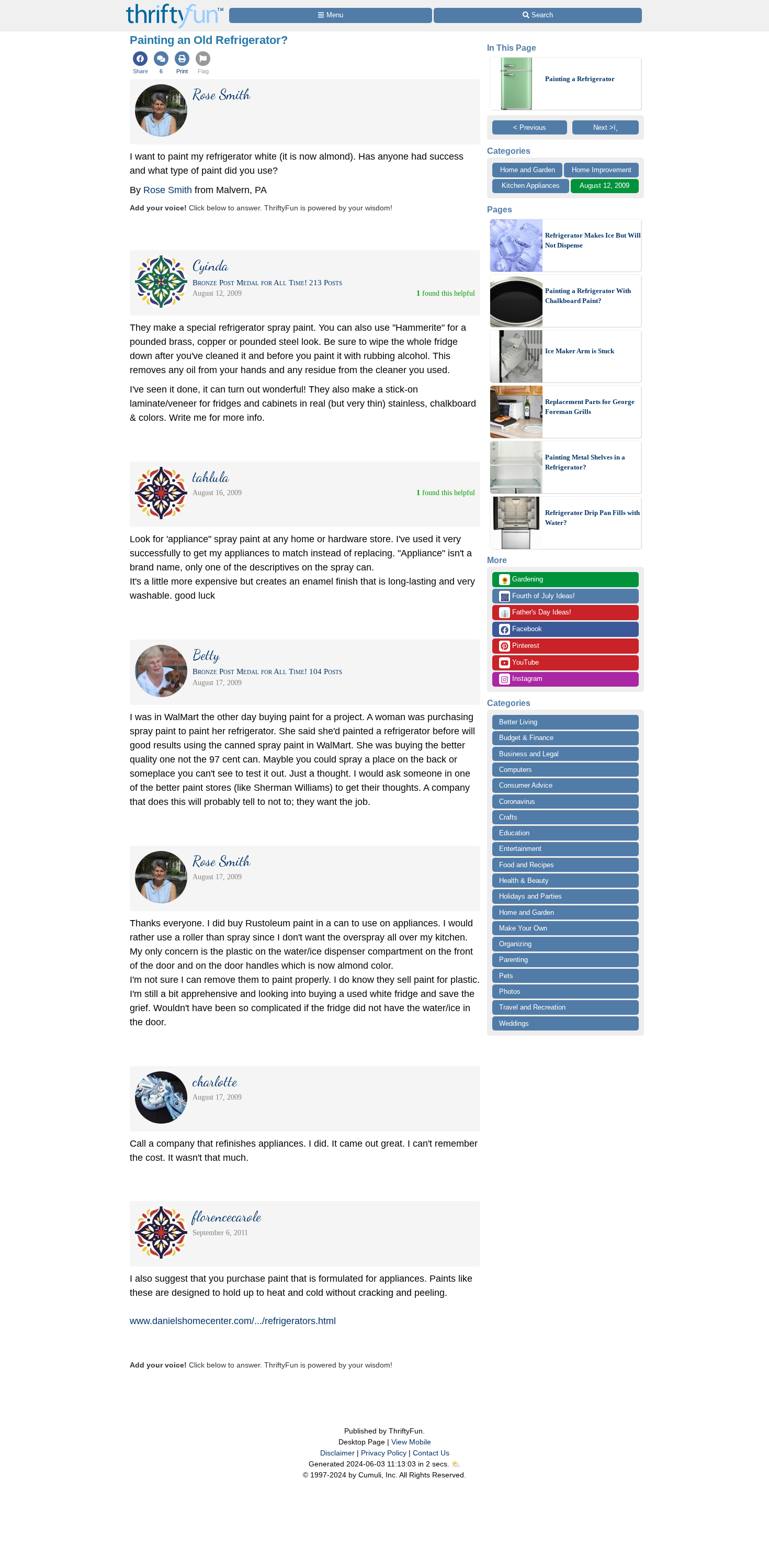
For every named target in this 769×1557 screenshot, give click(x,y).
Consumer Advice (525, 785)
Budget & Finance (526, 738)
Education (514, 833)
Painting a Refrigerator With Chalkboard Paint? (588, 296)
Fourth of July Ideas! (538, 596)
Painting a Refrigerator (580, 79)
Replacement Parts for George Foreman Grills (590, 407)
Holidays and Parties (530, 896)
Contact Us (431, 1453)
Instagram (526, 678)
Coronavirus (517, 801)
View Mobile (411, 1442)
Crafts (508, 817)
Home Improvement (601, 170)
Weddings (514, 1023)
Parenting (513, 960)
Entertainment (520, 849)
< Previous (529, 127)
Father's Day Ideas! (536, 613)
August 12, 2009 (604, 185)
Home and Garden (527, 170)
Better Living (518, 722)
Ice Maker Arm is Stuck (579, 351)
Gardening (522, 580)
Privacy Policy (383, 1453)
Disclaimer (337, 1453)
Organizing (515, 944)
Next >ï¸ (605, 127)
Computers (515, 770)
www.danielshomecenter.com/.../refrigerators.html (233, 1321)
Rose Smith (167, 190)
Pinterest (524, 645)
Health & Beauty (524, 880)
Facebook (526, 629)
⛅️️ (455, 1464)
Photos (510, 991)
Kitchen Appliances (531, 185)
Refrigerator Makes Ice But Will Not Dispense (593, 240)
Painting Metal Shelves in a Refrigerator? (585, 462)
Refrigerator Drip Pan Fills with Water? (592, 518)
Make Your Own (523, 928)
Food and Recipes (526, 865)
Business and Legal (529, 754)
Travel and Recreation (532, 1007)
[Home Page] (175, 6)
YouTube (524, 662)
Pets (506, 976)
